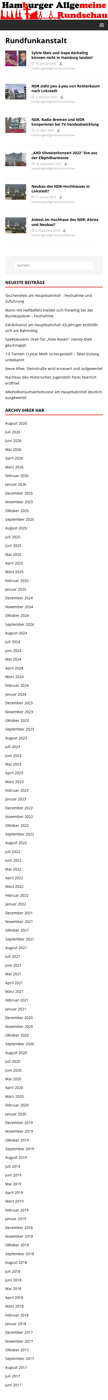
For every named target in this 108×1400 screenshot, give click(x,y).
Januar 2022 (15, 903)
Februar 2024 (17, 685)
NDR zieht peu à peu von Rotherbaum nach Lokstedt (65, 88)
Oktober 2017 (17, 1349)
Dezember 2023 (19, 702)
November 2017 (19, 1341)
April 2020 (14, 1087)
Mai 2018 (13, 1288)
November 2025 (19, 501)
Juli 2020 (12, 1061)
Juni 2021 (13, 965)
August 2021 (16, 947)
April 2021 (14, 982)
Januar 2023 (15, 798)
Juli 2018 (12, 1271)
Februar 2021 (17, 1000)
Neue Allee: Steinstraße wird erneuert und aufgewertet (53, 368)
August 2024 (16, 632)
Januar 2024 (15, 694)
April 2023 (14, 772)
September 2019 (19, 1148)
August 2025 (16, 527)
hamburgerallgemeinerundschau (53, 68)
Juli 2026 (12, 431)
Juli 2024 (12, 641)
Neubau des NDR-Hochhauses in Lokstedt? (60, 188)
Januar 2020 (15, 1113)
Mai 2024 (13, 659)
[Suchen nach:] (54, 265)
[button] (101, 25)
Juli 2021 (12, 956)
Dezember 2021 (19, 912)
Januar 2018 (15, 1323)
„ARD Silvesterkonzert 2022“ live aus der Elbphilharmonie (64, 155)
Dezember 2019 (19, 1122)
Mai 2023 (13, 764)
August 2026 (16, 423)
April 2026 (14, 458)
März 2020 (14, 1096)
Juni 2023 (13, 755)
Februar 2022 (17, 895)
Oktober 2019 (17, 1140)
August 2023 (16, 737)
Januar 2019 (15, 1218)
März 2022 (14, 886)
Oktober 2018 (17, 1244)
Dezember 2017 (19, 1332)
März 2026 (14, 466)
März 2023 (14, 781)
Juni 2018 (13, 1279)
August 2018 (16, 1262)
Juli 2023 (12, 746)
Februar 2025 (17, 580)
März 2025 (14, 571)
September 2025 (19, 519)
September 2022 (19, 834)
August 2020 (16, 1052)
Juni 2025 (13, 545)
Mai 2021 (13, 973)
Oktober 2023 (17, 720)
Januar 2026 (15, 484)
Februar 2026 (17, 475)
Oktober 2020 (17, 1035)
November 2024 (19, 606)
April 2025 (14, 563)
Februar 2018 (17, 1315)
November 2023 (19, 711)
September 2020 (19, 1043)
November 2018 (19, 1236)
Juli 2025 (12, 536)
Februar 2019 (17, 1210)
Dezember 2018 (19, 1227)
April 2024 (14, 668)
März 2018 (14, 1306)
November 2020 (19, 1026)
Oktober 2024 (17, 615)
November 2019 (19, 1131)
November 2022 (19, 816)
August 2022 (16, 842)
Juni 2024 (13, 650)
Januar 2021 (15, 1008)
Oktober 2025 (17, 510)
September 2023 (19, 729)
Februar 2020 (17, 1105)
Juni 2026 (13, 440)
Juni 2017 (13, 1384)
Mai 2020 (13, 1078)
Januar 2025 (15, 589)
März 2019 (14, 1201)
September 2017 (19, 1358)
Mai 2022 (13, 869)
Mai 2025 (13, 554)
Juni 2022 (13, 860)
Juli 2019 (12, 1166)
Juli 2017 (12, 1376)
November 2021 (19, 921)
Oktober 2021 (17, 930)
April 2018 (14, 1297)
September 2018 (19, 1253)
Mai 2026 (13, 449)
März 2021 (14, 991)
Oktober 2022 (17, 825)
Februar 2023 (17, 790)
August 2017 (16, 1367)
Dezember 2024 (19, 597)
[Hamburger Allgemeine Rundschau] (54, 16)
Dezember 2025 (19, 493)
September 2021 (19, 939)
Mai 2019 (13, 1183)
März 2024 (14, 676)
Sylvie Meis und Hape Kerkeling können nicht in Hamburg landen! (62, 55)
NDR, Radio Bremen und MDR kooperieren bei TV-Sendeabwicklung (65, 122)
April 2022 (14, 877)
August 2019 (16, 1157)
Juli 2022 (12, 851)
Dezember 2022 (19, 807)
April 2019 (14, 1192)
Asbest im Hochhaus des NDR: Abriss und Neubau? (64, 222)
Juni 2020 (13, 1070)
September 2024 (19, 624)
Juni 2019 (13, 1174)
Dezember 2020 (19, 1017)
